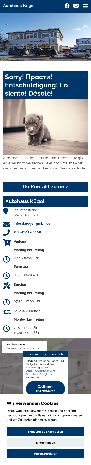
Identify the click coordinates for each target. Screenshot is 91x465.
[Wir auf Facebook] (67, 6)
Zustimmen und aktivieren (45, 389)
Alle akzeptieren (45, 453)
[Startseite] (20, 5)
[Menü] (85, 6)
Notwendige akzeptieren (45, 431)
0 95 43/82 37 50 (27, 232)
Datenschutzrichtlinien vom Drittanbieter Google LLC (40, 372)
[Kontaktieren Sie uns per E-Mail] (76, 6)
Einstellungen (45, 442)
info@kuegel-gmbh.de (32, 223)
